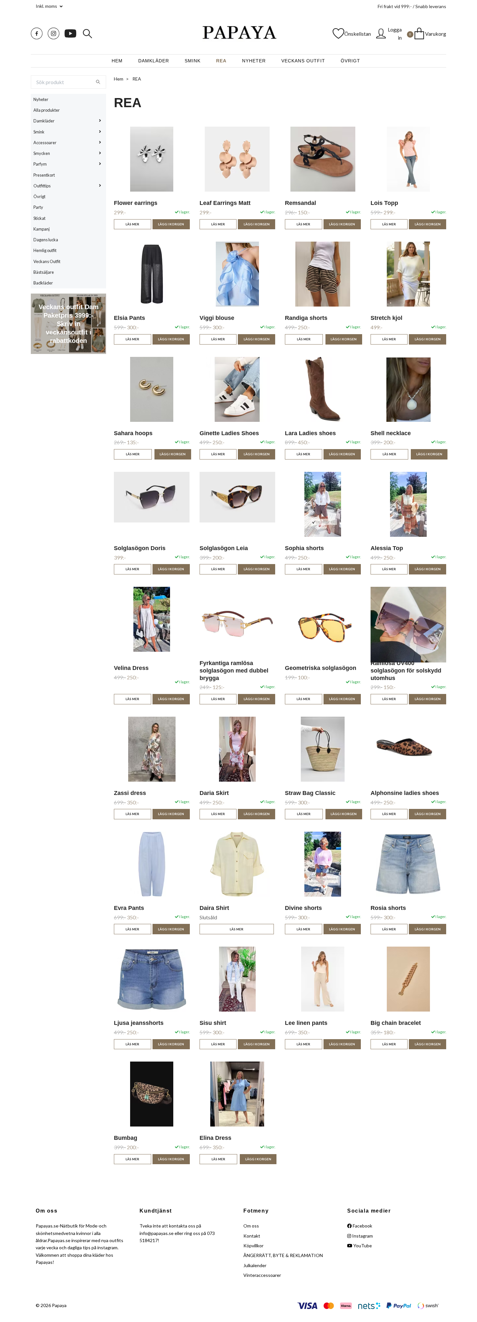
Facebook (362, 1225)
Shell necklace (391, 433)
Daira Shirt (214, 908)
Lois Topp (384, 203)
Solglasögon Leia (224, 548)
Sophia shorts (304, 548)
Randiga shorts (306, 318)
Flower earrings (135, 203)
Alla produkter (46, 110)
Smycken (41, 153)
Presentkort (44, 175)
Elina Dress (215, 1138)
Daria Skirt (214, 793)
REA (221, 60)
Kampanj (41, 229)
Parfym (40, 164)
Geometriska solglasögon (320, 668)
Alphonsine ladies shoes (405, 793)
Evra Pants (129, 908)
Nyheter (254, 60)
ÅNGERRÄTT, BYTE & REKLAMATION (283, 1255)
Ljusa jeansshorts (139, 1023)
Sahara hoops (133, 433)
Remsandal (300, 203)
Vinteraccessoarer (262, 1275)
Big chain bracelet (396, 1023)
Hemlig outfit (44, 250)
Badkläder (43, 282)
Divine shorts (303, 908)
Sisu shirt (213, 1023)
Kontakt (251, 1236)
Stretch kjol (386, 318)
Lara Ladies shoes (310, 433)
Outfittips (42, 185)
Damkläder (153, 60)
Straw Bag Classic (310, 793)
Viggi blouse (217, 318)
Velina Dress (131, 668)
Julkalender (254, 1265)
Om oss (251, 1225)
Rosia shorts (388, 908)
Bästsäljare (43, 272)
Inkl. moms (47, 6)
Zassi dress (130, 793)
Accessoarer (44, 142)
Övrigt (350, 60)
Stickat (39, 218)
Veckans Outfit (303, 60)
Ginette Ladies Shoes (229, 433)
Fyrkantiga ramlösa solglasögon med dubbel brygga (234, 670)
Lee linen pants (306, 1023)
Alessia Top (387, 548)
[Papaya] (238, 33)
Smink (193, 60)
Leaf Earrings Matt (225, 203)
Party (38, 207)
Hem (117, 60)
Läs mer (218, 224)
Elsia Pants (129, 318)
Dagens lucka (45, 239)
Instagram (362, 1236)
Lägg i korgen (257, 224)
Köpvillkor (253, 1245)
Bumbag (125, 1138)
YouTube (362, 1245)
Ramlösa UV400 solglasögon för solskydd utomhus (406, 670)
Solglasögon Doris (139, 548)
